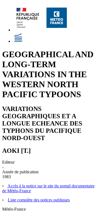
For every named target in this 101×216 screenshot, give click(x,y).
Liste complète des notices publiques (39, 200)
